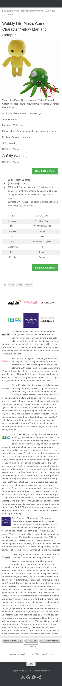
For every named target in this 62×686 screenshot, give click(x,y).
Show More (31, 646)
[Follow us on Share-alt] (39, 677)
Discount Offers (10, 11)
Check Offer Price (45, 171)
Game (11, 285)
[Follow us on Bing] (34, 677)
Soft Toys (26, 11)
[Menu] (58, 4)
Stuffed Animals (40, 11)
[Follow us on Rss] (23, 677)
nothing (19, 285)
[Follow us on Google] (28, 677)
